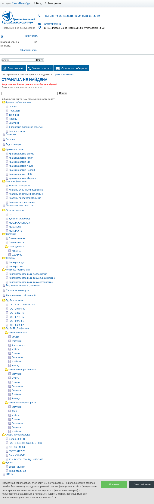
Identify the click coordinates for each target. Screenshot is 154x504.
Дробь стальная (17, 471)
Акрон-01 (16, 251)
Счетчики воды (17, 238)
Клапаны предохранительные (25, 198)
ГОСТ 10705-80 (17, 308)
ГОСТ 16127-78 (17, 451)
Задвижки (45, 74)
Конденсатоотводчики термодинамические (32, 278)
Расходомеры (16, 246)
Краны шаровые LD (19, 162)
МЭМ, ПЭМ (15, 227)
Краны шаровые (14, 149)
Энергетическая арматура (20, 205)
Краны (15, 411)
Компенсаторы (17, 131)
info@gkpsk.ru (52, 23)
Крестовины (18, 345)
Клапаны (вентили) (16, 181)
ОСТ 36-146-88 (17, 447)
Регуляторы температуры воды (23, 285)
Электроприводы (15, 210)
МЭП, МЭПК (15, 231)
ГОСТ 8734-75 (16, 317)
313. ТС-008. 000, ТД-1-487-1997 (26, 459)
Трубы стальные (14, 300)
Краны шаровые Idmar (21, 158)
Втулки (15, 337)
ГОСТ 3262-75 (16, 313)
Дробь (9, 462)
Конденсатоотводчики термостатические (31, 282)
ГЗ (10, 214)
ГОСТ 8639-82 (16, 325)
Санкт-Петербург (21, 3)
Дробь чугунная (17, 467)
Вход (39, 3)
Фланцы (13, 119)
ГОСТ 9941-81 (16, 321)
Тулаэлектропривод (19, 218)
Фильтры (10, 258)
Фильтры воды (16, 262)
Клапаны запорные (19, 185)
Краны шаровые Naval (21, 166)
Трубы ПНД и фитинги (17, 328)
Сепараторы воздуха (17, 290)
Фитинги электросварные (22, 402)
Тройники (14, 115)
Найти (39, 60)
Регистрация (54, 3)
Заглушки (14, 123)
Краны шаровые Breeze (21, 153)
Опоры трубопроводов (18, 434)
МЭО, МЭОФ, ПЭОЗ (19, 222)
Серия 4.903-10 (17, 439)
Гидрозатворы (13, 144)
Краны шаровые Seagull (22, 170)
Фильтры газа (16, 266)
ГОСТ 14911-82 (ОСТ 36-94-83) (25, 443)
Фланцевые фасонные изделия (26, 127)
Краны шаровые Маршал (22, 178)
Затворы (10, 139)
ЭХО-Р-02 (17, 255)
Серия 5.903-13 (17, 455)
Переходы (14, 110)
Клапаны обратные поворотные (26, 189)
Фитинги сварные (18, 332)
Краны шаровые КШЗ (20, 174)
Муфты (15, 349)
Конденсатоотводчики (18, 269)
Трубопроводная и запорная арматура (20, 74)
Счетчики (11, 234)
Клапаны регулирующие (22, 202)
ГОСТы (9, 474)
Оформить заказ (29, 50)
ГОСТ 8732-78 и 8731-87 (22, 304)
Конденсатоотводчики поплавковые (28, 274)
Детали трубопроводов (18, 102)
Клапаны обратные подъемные (26, 194)
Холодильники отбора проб (20, 295)
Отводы (13, 106)
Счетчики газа (16, 242)
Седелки (16, 390)
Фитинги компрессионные (22, 369)
